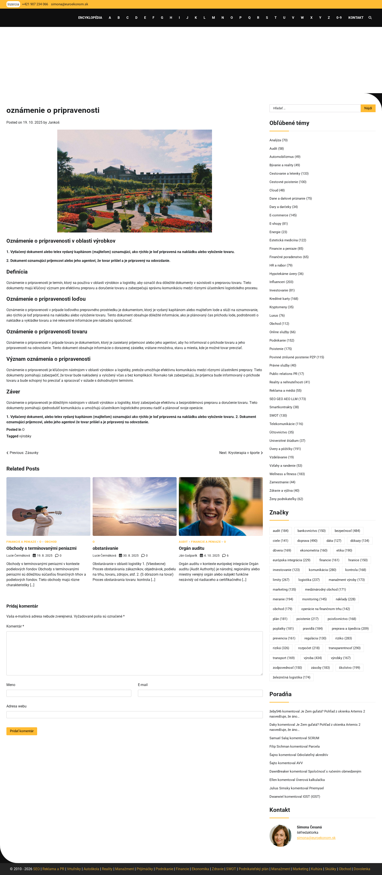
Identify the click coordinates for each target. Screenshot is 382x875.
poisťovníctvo (342, 619)
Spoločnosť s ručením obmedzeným (334, 771)
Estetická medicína (283, 240)
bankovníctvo (312, 531)
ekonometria (313, 550)
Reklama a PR (53, 869)
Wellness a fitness (282, 474)
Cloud (273, 190)
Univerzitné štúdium (284, 441)
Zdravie (217, 869)
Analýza (275, 140)
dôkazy (359, 541)
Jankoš (53, 122)
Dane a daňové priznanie (287, 198)
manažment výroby (347, 580)
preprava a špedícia (350, 629)
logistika (309, 580)
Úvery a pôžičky (280, 449)
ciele (280, 541)
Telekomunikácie (282, 424)
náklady (345, 599)
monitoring (314, 599)
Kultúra (316, 869)
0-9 (339, 18)
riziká (281, 648)
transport (284, 658)
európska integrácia (291, 560)
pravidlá (313, 629)
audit (280, 531)
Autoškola (91, 869)
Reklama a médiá (282, 391)
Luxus (273, 315)
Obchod (51, 541)
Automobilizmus (281, 157)
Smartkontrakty (280, 407)
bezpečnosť (347, 531)
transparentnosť (345, 648)
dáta (334, 541)
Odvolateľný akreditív (312, 755)
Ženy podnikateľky (282, 499)
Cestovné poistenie (283, 182)
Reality (107, 869)
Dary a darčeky (280, 207)
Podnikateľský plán (254, 869)
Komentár (15, 626)
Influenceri (277, 282)
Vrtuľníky (74, 869)
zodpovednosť (287, 668)
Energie (275, 232)
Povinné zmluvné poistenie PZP (292, 357)
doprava (307, 541)
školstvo (349, 668)
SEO (36, 869)
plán (280, 619)
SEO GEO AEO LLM (283, 399)
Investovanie (278, 290)
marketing (284, 590)
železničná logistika (291, 677)
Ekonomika (200, 869)
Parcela (314, 746)
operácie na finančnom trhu (325, 609)
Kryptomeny (278, 307)
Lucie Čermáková (18, 555)
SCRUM (313, 738)
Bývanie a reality (281, 165)
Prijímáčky (145, 869)
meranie (283, 599)
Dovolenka (362, 869)
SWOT (274, 416)
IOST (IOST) (311, 797)
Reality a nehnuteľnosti (286, 382)
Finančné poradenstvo (285, 257)
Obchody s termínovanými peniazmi (41, 548)
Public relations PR (283, 374)
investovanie (286, 570)
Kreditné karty (279, 299)
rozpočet (309, 648)
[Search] (370, 17)
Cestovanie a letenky (284, 174)
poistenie (307, 619)
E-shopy (275, 224)
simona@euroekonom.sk (316, 838)
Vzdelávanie (278, 457)
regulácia (315, 638)
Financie (182, 869)
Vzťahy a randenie (282, 466)
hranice (358, 560)
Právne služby (279, 365)
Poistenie (276, 349)
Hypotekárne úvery (283, 274)
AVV (300, 763)
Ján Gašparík (188, 555)
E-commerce (278, 215)
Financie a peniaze (21, 541)
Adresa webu (16, 706)
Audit (183, 541)
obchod (282, 609)
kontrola (355, 570)
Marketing (300, 869)
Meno (10, 685)
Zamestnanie (279, 482)
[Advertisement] (191, 60)
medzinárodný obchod (325, 590)
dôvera (282, 550)
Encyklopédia (90, 18)
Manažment (124, 869)
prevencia (284, 638)
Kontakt (355, 18)
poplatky (283, 629)
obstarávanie (105, 548)
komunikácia (322, 570)
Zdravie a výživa (281, 491)
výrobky (25, 436)
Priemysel (316, 788)
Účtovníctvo (278, 432)
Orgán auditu (191, 548)
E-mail (143, 685)
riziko (343, 638)
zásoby (320, 668)
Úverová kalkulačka (310, 780)
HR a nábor (277, 265)
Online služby (279, 332)
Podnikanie (277, 340)
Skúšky (330, 869)
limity (281, 580)
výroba (313, 658)
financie (329, 560)
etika (344, 550)
